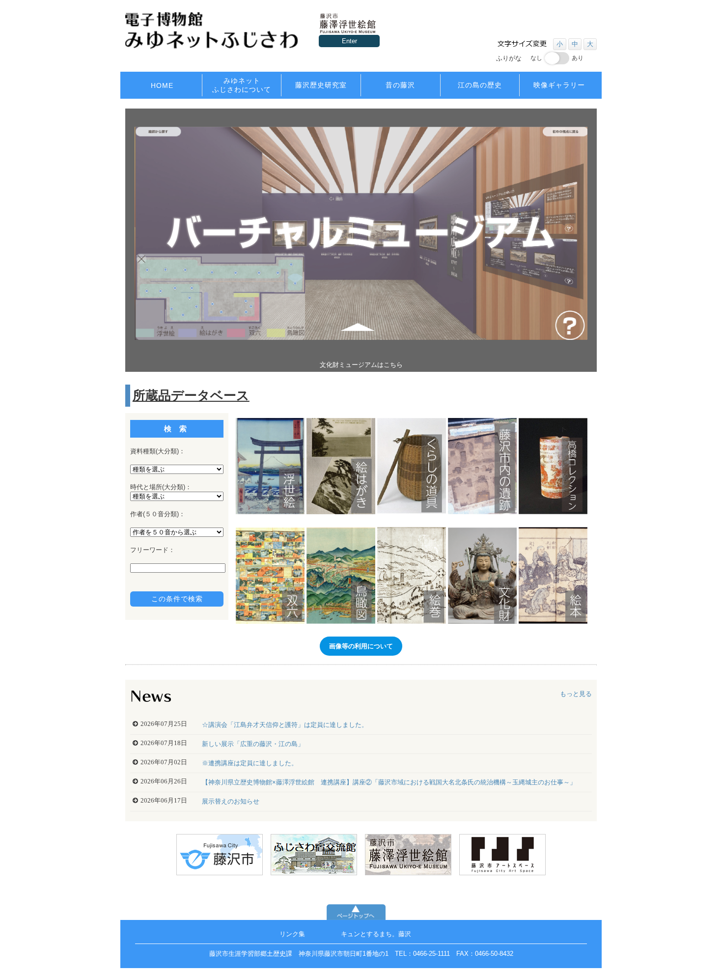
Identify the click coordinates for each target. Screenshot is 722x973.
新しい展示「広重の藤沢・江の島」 (253, 744)
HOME (162, 85)
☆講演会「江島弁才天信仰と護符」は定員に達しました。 (285, 724)
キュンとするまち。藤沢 (376, 934)
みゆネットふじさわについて (241, 85)
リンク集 (292, 934)
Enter (349, 41)
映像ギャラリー (559, 85)
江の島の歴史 (480, 85)
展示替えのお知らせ (230, 801)
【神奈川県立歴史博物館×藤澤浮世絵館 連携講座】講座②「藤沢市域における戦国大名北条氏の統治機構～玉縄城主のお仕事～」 (389, 782)
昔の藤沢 (400, 85)
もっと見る (576, 693)
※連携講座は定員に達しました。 (250, 763)
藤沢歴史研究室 (321, 85)
